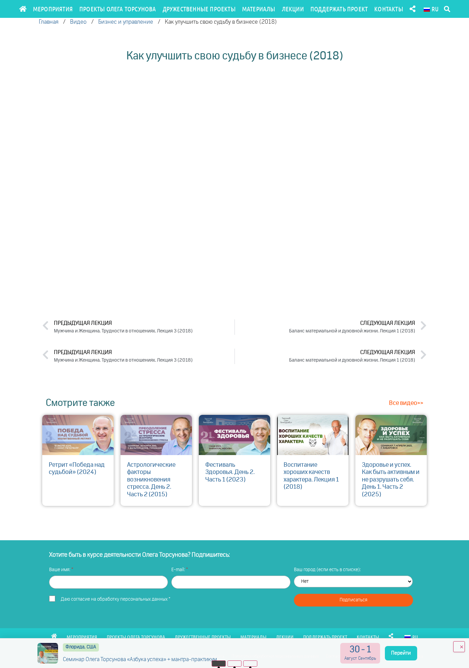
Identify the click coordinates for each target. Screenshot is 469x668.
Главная (48, 22)
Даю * (115, 599)
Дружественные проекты (199, 9)
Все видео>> (406, 403)
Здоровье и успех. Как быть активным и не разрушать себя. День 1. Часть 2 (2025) (391, 480)
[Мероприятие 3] (250, 663)
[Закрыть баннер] (459, 646)
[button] (447, 9)
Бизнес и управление (125, 22)
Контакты (388, 9)
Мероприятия (53, 9)
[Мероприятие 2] (235, 663)
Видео (78, 22)
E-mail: (178, 569)
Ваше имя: (60, 569)
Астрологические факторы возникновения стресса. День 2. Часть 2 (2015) (151, 480)
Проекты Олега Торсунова (117, 9)
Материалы (258, 9)
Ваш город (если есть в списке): (327, 569)
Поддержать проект (339, 9)
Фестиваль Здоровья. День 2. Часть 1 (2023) (230, 472)
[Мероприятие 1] (219, 663)
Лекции (293, 9)
